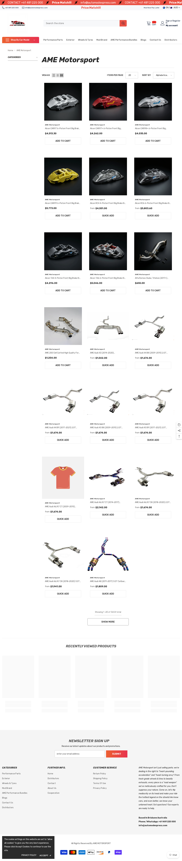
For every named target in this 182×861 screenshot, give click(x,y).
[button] (54, 75)
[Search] (85, 23)
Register (176, 21)
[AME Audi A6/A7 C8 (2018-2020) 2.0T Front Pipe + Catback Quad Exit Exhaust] (153, 475)
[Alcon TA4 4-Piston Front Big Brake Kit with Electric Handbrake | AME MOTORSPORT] (63, 251)
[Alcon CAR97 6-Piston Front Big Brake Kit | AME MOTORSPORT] (63, 102)
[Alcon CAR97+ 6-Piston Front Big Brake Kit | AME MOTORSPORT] (108, 102)
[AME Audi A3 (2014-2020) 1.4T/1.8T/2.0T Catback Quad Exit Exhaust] (108, 326)
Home (10, 50)
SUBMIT (116, 753)
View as (46, 75)
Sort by (146, 75)
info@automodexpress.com (98, 2)
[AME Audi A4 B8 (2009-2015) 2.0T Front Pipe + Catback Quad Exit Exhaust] (153, 326)
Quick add (108, 215)
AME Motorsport (23, 50)
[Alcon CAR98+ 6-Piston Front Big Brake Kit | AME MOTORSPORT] (153, 102)
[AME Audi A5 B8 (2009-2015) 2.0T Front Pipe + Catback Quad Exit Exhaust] (108, 401)
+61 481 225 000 (32, 2)
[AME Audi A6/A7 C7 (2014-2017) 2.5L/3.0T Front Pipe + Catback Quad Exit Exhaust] (108, 475)
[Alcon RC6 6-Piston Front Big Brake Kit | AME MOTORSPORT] (153, 176)
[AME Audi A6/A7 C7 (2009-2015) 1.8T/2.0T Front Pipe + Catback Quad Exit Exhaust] (63, 478)
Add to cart (63, 141)
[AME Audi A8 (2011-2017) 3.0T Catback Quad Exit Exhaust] (108, 554)
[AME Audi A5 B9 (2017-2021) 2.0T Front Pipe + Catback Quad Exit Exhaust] (153, 401)
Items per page (115, 75)
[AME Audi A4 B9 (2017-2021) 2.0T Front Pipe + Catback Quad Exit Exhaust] (63, 401)
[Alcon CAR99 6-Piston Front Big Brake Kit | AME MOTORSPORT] (63, 176)
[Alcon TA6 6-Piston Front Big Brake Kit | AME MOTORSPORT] (108, 251)
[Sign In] (163, 23)
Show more (108, 621)
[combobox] (81, 23)
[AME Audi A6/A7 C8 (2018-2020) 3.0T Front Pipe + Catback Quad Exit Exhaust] (63, 554)
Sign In (168, 22)
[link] (18, 705)
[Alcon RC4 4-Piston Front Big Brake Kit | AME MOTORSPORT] (108, 176)
